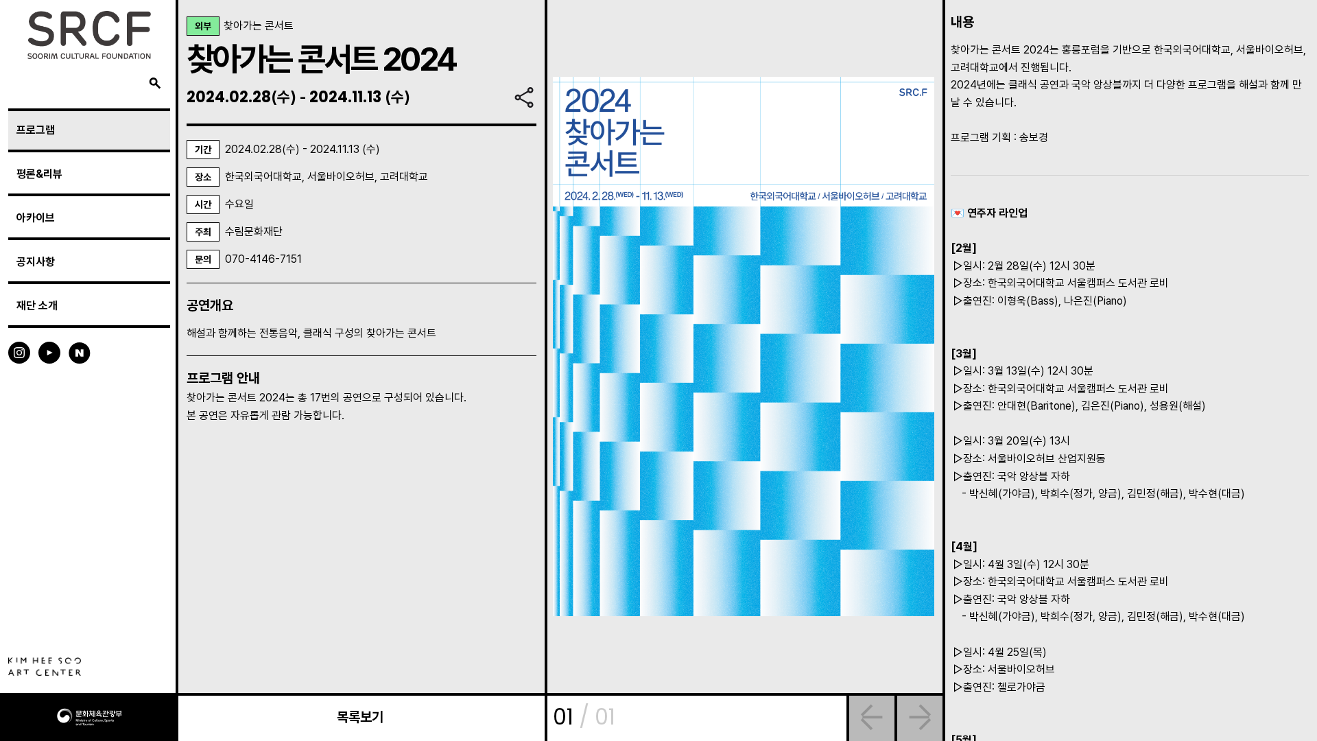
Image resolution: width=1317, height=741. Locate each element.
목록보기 (360, 717)
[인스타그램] (19, 351)
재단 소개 (37, 305)
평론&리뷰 (39, 173)
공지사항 (35, 261)
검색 (155, 84)
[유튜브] (49, 351)
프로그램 (35, 130)
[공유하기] (524, 97)
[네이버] (80, 351)
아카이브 (35, 217)
